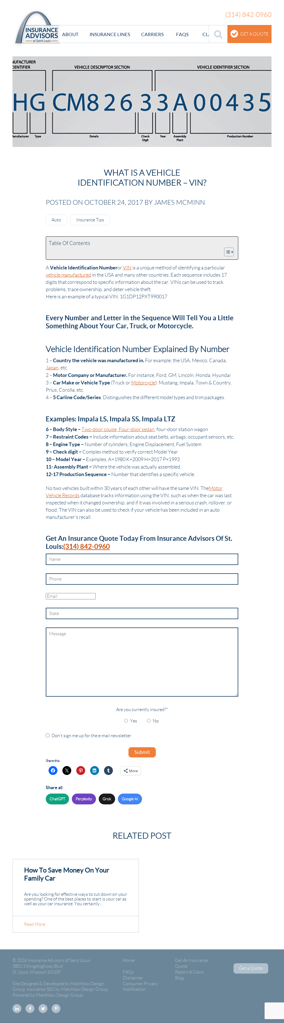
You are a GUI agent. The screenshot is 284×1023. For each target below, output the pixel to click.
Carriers (152, 34)
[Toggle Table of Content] (226, 252)
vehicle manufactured (68, 275)
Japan (52, 368)
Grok (107, 799)
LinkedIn (16, 1008)
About (70, 34)
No (156, 721)
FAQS (182, 34)
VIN (127, 268)
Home (129, 960)
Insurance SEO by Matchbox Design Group (67, 989)
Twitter (43, 1008)
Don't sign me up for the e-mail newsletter (91, 735)
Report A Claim (189, 972)
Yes (133, 721)
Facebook (30, 1008)
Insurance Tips (90, 219)
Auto (56, 219)
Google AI (130, 799)
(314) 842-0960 (86, 546)
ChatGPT (57, 799)
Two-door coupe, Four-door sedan (118, 429)
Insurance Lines (110, 34)
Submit (142, 752)
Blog (179, 978)
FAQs (128, 972)
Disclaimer (133, 978)
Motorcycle (143, 383)
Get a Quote (254, 34)
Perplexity (84, 799)
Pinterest (56, 1008)
